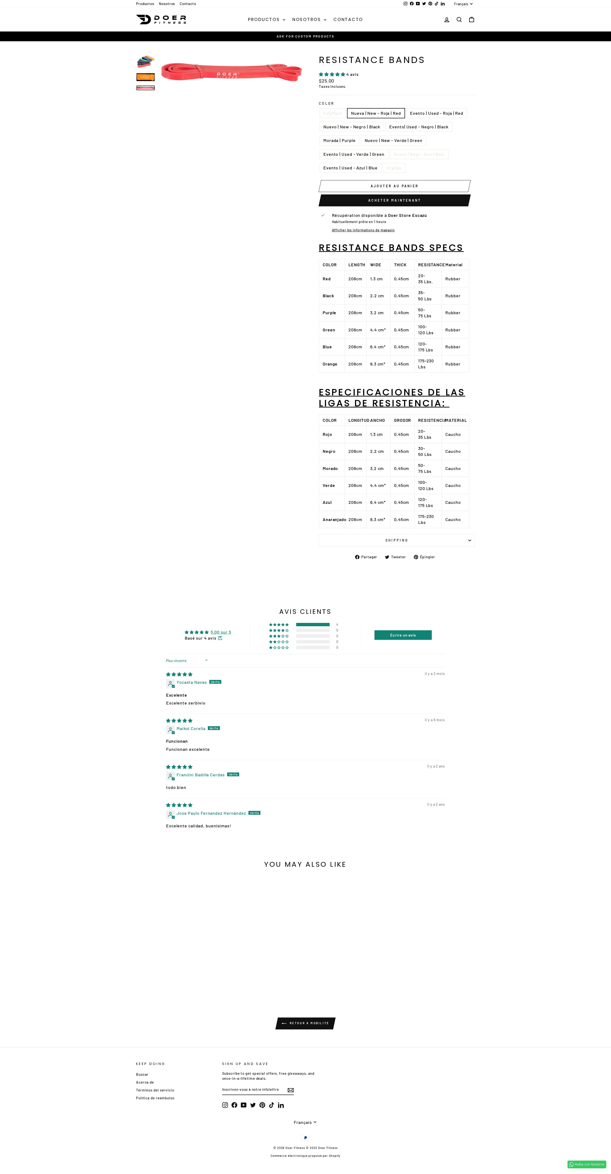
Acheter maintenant (394, 200)
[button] (332, 74)
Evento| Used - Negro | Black (418, 126)
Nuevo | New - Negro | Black (351, 126)
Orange (394, 167)
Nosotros (167, 3)
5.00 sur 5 (221, 632)
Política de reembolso (155, 1098)
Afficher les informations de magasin (363, 230)
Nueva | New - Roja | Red (376, 113)
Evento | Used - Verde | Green (354, 154)
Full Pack (332, 113)
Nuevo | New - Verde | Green (393, 140)
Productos (145, 3)
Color (327, 103)
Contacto (188, 3)
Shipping (397, 540)
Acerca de (145, 1082)
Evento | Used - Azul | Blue (350, 167)
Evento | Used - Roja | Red (436, 113)
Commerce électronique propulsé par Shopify (306, 1156)
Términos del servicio (155, 1090)
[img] (179, 674)
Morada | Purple (339, 140)
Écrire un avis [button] (403, 635)
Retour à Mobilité (308, 1023)
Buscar (142, 1074)
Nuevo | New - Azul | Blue (419, 154)
